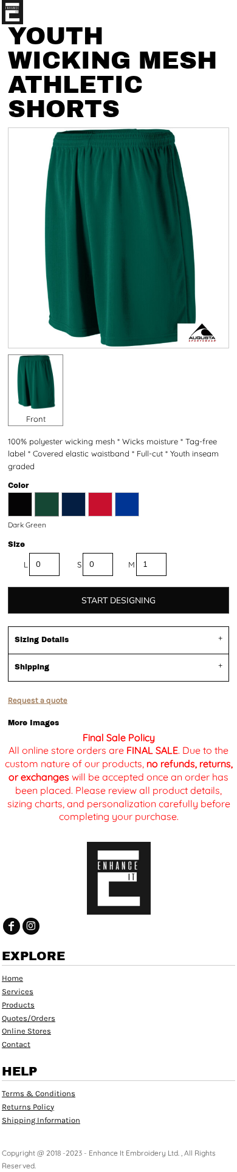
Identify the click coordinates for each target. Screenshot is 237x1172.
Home (12, 978)
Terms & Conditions (38, 1093)
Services (17, 991)
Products (18, 1004)
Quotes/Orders (28, 1018)
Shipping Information (41, 1120)
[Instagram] (31, 926)
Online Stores (26, 1030)
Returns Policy (28, 1106)
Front (36, 419)
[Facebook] (11, 926)
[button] (203, 12)
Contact (16, 1044)
